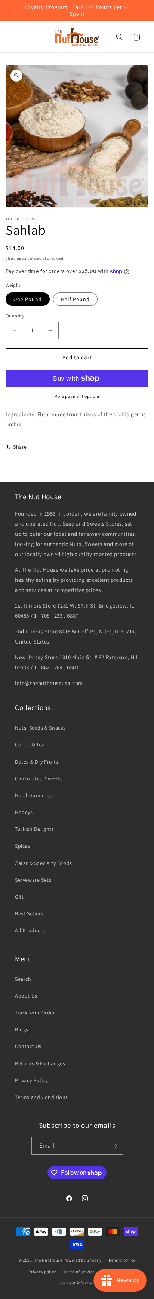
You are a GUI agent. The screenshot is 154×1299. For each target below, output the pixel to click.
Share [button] (20, 446)
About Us (26, 995)
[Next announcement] (140, 10)
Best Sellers (29, 913)
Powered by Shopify (83, 1260)
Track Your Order (35, 1012)
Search (23, 979)
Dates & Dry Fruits (36, 761)
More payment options (77, 396)
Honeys (24, 812)
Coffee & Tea (29, 744)
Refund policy (122, 1260)
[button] (15, 37)
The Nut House (48, 1260)
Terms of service (79, 1271)
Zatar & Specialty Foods (43, 863)
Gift (19, 896)
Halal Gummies (33, 795)
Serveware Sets (33, 879)
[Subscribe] (114, 1146)
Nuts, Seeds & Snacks (40, 727)
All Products (30, 930)
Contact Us (28, 1046)
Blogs (21, 1029)
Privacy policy (42, 1271)
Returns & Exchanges (40, 1063)
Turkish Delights (34, 829)
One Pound (27, 299)
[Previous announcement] (14, 10)
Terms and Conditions (41, 1097)
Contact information (80, 1283)
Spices (22, 845)
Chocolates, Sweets (38, 778)
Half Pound (75, 299)
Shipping (13, 258)
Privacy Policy (31, 1080)
